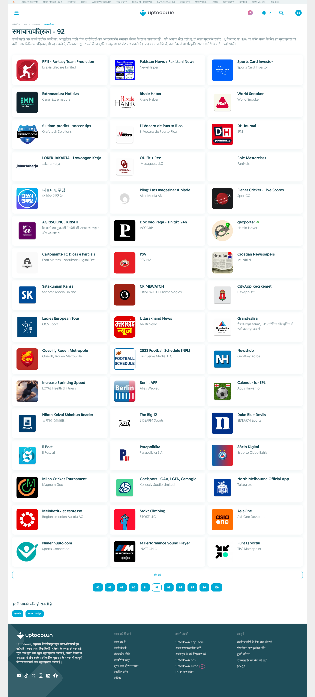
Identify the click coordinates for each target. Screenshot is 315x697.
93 (168, 587)
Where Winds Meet (101, 2)
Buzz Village (259, 2)
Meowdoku (201, 2)
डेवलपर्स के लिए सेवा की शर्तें (251, 660)
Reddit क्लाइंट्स (35, 613)
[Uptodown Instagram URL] (41, 676)
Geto (215, 2)
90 (133, 587)
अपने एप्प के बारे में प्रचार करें (191, 654)
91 (145, 587)
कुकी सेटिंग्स (243, 654)
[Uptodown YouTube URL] (19, 676)
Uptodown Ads (186, 660)
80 (97, 587)
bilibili (84, 2)
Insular (275, 2)
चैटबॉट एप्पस (185, 2)
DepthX (243, 2)
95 (192, 587)
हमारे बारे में (120, 642)
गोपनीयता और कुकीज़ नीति (251, 648)
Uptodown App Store (190, 642)
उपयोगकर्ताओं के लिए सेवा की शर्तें (254, 642)
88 (109, 587)
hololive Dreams (29, 2)
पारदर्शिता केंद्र (122, 660)
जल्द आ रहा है (122, 2)
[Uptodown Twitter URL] (33, 676)
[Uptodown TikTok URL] (26, 676)
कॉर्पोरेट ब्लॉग (121, 672)
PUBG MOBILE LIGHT (52, 2)
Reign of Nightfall (142, 2)
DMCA (241, 666)
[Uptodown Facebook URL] (55, 676)
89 (121, 587)
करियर (117, 678)
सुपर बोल (17, 613)
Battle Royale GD (166, 2)
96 (204, 587)
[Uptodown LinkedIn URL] (48, 676)
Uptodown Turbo (190, 666)
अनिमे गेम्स (72, 2)
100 (217, 587)
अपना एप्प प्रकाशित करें (188, 648)
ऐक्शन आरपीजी (228, 2)
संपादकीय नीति (122, 654)
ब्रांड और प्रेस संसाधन (126, 666)
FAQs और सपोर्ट (185, 672)
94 (180, 587)
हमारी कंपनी (120, 648)
